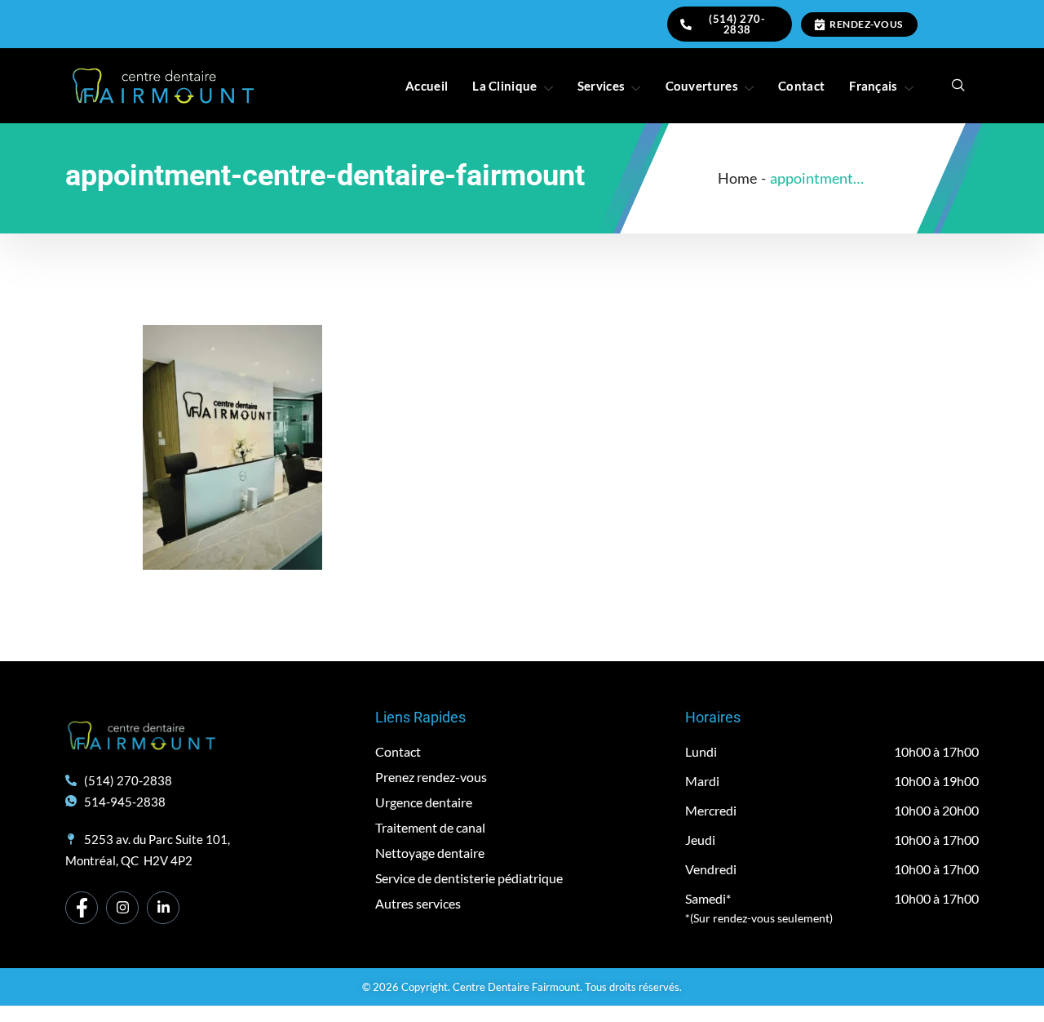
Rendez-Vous (866, 24)
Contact (801, 85)
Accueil (426, 85)
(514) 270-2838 (737, 24)
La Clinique (504, 85)
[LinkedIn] (163, 907)
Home (737, 178)
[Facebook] (81, 907)
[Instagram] (122, 907)
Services (601, 85)
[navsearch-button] (958, 85)
